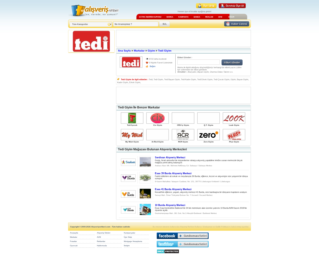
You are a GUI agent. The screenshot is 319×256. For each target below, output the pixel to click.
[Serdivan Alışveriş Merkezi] (128, 164)
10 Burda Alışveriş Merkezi (170, 205)
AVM (220, 17)
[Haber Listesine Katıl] (236, 25)
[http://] (131, 62)
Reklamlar (101, 241)
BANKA (197, 17)
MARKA (170, 17)
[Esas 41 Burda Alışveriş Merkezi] (128, 196)
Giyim (151, 50)
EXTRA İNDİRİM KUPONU (150, 17)
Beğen (152, 66)
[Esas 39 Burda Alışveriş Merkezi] (128, 180)
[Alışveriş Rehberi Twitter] (183, 248)
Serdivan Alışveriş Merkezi (170, 157)
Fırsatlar (73, 241)
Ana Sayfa (124, 50)
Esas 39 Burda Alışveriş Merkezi (173, 173)
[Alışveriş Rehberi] (93, 18)
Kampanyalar (129, 233)
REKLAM (209, 17)
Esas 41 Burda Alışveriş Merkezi (173, 189)
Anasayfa (74, 233)
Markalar (139, 50)
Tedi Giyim (164, 50)
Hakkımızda (102, 246)
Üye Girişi (128, 237)
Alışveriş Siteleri (103, 233)
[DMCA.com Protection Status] (168, 254)
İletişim (127, 246)
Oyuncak (74, 246)
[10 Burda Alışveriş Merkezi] (128, 212)
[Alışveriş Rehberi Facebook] (183, 239)
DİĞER (231, 17)
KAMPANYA (183, 17)
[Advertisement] (183, 38)
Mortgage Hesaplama (133, 241)
